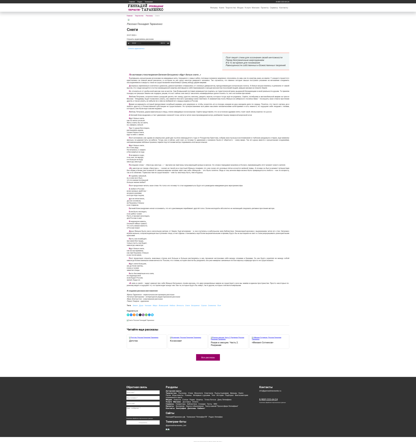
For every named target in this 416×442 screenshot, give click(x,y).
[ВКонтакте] (131, 315)
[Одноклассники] (134, 315)
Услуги (248, 8)
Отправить (143, 423)
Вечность (180, 305)
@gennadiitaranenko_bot (176, 425)
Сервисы (274, 8)
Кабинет (201, 408)
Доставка (187, 402)
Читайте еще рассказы (142, 329)
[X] (140, 315)
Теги (213, 395)
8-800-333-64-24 (282, 2)
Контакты (283, 8)
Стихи (190, 393)
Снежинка (212, 305)
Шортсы (199, 399)
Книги (221, 8)
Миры (155, 305)
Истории (220, 395)
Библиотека (192, 404)
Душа (141, 305)
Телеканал (149, 2)
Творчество (230, 8)
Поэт (219, 305)
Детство (133, 340)
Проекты (265, 8)
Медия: (169, 399)
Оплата (195, 402)
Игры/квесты (178, 395)
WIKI (215, 404)
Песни (168, 395)
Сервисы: (170, 404)
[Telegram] (137, 315)
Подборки (229, 395)
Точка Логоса (210, 399)
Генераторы (181, 404)
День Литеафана (224, 399)
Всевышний (163, 305)
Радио (139, 2)
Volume (167, 43)
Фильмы (214, 8)
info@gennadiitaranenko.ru (270, 391)
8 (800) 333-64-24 (268, 399)
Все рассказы (208, 357)
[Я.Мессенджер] (128, 315)
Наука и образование (195, 406)
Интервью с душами (201, 395)
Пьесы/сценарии (221, 393)
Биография (181, 408)
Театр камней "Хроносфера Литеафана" (221, 406)
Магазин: (177, 402)
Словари (202, 404)
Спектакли (208, 393)
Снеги (187, 305)
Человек (148, 305)
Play (128, 43)
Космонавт (176, 340)
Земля (135, 305)
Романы (188, 395)
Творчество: (171, 393)
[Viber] (143, 315)
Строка (203, 305)
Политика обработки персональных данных (139, 418)
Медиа (240, 8)
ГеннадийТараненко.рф (175, 417)
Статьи (185, 399)
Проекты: (170, 406)
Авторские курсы (173, 391)
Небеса (172, 305)
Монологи (198, 393)
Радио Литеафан (216, 417)
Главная (132, 2)
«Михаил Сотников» (262, 342)
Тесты (209, 404)
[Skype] (152, 315)
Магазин (256, 8)
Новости (177, 399)
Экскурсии (180, 406)
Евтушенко (195, 305)
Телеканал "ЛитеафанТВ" (197, 417)
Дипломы (191, 408)
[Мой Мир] (149, 315)
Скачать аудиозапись (136, 48)
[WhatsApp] (146, 315)
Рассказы (182, 393)
